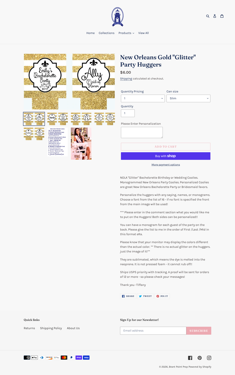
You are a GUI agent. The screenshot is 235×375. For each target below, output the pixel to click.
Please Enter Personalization (141, 124)
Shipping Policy (51, 328)
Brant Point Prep (178, 366)
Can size (172, 91)
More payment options (166, 164)
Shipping (126, 78)
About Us (73, 328)
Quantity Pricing (132, 91)
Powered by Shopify (200, 366)
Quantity (127, 106)
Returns (29, 328)
